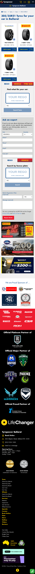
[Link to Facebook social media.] (17, 570)
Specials (5, 509)
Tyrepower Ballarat (19, 6)
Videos (4, 522)
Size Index (5, 530)
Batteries (4, 500)
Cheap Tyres (5, 536)
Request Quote (8, 217)
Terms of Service (17, 213)
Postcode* (5, 154)
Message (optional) (8, 200)
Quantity (25, 132)
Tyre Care (4, 488)
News (4, 518)
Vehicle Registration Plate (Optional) (9, 193)
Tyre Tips (4, 490)
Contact (4, 511)
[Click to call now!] (20, 2)
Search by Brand (6, 486)
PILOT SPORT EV (9, 42)
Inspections (5, 502)
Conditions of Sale (21, 566)
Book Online (6, 513)
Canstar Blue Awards (8, 532)
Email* (4, 148)
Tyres (4, 479)
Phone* (5, 143)
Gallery (4, 520)
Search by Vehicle (7, 481)
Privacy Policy (6, 213)
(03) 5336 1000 (10, 442)
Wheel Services (6, 507)
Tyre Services (5, 505)
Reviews (5, 524)
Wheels (4, 492)
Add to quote (7, 49)
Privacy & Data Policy (12, 566)
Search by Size (6, 483)
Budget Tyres (5, 534)
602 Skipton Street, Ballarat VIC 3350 (17, 439)
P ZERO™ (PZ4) (26, 42)
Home (4, 12)
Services (5, 498)
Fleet (3, 515)
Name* (5, 137)
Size (4, 132)
